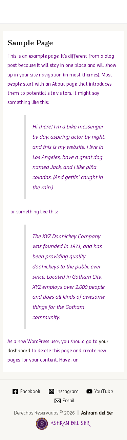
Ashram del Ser (97, 413)
